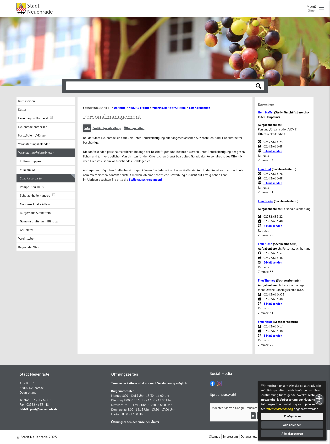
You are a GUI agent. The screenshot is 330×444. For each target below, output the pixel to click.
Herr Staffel (265, 112)
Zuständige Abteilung (106, 128)
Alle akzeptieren (292, 434)
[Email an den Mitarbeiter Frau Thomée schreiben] (260, 304)
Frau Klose (265, 244)
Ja (253, 416)
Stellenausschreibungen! (145, 180)
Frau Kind (264, 169)
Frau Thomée (266, 280)
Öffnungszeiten (134, 128)
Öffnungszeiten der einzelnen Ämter (135, 422)
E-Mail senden (272, 151)
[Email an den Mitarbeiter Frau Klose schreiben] (260, 262)
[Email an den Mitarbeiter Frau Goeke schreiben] (260, 226)
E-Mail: (24, 409)
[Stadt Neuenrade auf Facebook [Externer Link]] (212, 385)
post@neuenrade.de (43, 409)
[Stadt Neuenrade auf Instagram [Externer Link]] (219, 385)
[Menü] (322, 7)
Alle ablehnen (292, 425)
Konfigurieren (292, 416)
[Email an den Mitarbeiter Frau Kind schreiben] (260, 183)
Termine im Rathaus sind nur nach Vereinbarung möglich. (149, 383)
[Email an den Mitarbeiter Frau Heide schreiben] (260, 336)
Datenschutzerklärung (279, 409)
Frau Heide (265, 322)
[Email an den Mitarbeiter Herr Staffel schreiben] (260, 151)
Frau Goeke (265, 201)
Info (87, 128)
